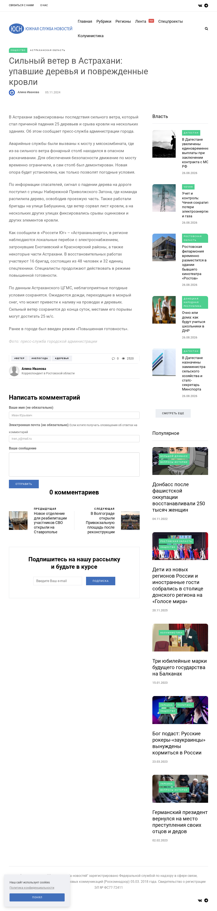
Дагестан (191, 133)
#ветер (19, 358)
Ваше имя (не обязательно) (31, 408)
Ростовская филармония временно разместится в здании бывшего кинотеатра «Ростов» (194, 262)
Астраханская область (47, 50)
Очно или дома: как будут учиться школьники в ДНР (193, 321)
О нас (44, 5)
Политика (184, 705)
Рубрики (103, 21)
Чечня (188, 187)
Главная (85, 21)
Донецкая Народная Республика (193, 302)
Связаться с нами (21, 5)
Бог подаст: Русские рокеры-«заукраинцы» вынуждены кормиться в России (178, 743)
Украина (166, 705)
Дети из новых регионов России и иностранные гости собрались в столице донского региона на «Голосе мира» (177, 585)
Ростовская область (193, 238)
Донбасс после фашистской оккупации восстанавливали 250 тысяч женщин (178, 497)
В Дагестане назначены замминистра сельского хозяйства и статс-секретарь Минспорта (193, 374)
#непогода (40, 358)
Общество (18, 50)
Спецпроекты (170, 21)
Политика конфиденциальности (32, 887)
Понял (37, 897)
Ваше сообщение (22, 448)
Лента (144, 21)
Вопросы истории (174, 462)
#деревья (62, 358)
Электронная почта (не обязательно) (39, 425)
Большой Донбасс (174, 456)
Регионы (123, 21)
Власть (160, 116)
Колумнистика (91, 36)
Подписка (101, 581)
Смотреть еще (173, 413)
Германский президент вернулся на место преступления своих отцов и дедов (180, 821)
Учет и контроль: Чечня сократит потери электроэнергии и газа (196, 204)
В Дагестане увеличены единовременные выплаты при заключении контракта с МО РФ (197, 153)
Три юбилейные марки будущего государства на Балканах (179, 667)
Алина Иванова (28, 92)
